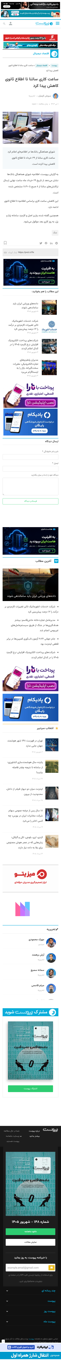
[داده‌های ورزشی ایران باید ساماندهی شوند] (49, 314)
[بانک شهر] (30, 37)
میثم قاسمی (37, 986)
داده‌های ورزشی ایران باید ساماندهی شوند (25, 306)
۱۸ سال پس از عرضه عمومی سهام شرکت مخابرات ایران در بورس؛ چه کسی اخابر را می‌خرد (25, 816)
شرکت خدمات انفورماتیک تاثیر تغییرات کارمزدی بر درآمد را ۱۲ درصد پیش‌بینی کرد (23, 325)
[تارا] (30, 394)
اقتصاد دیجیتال (41, 54)
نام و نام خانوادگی (51, 451)
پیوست (54, 65)
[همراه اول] (30, 1355)
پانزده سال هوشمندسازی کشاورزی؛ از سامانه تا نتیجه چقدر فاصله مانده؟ (25, 767)
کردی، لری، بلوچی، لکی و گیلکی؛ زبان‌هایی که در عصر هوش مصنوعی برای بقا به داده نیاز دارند (25, 842)
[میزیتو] (30, 878)
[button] (57, 23)
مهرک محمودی (36, 940)
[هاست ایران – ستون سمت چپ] (30, 272)
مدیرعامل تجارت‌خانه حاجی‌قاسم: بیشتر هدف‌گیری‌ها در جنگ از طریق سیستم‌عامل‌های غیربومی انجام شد (34, 625)
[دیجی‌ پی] (30, 5)
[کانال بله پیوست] (30, 13)
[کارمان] (30, 909)
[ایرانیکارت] (30, 1347)
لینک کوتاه (12, 252)
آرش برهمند (38, 955)
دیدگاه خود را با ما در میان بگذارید (44, 475)
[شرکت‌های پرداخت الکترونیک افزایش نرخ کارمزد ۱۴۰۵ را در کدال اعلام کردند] (49, 353)
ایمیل (56, 463)
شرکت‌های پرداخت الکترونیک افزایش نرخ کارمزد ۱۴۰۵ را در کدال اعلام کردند (23, 345)
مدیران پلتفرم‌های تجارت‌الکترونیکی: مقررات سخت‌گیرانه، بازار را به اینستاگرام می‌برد (25, 366)
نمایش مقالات (30, 1242)
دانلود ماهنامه (31, 1231)
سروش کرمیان (44, 96)
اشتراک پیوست (30, 1088)
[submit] (51, 1267)
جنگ (55, 232)
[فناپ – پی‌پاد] (30, 422)
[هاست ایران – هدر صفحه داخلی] (30, 45)
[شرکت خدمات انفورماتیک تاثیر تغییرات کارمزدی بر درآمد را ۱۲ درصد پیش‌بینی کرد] (49, 333)
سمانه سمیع (37, 970)
